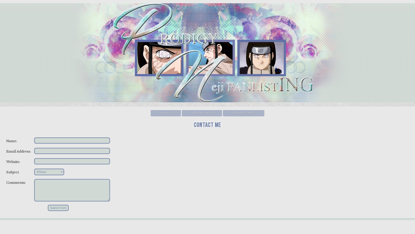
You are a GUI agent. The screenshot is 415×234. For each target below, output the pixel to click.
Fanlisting (202, 113)
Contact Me (244, 113)
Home (165, 113)
